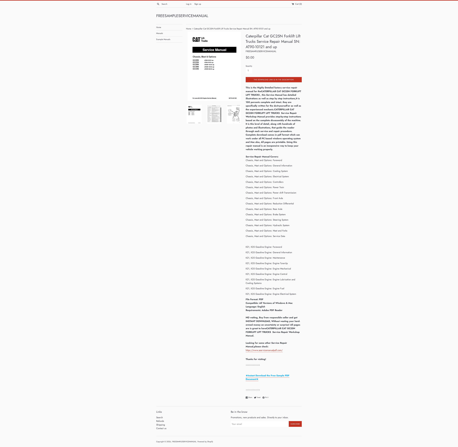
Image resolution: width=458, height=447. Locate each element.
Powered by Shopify (205, 441)
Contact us (161, 428)
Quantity (249, 66)
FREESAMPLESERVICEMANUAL (182, 16)
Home (158, 27)
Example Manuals (163, 39)
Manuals (159, 33)
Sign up (197, 4)
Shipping (160, 424)
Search (159, 417)
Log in (188, 4)
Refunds (160, 421)
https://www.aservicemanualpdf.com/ (264, 350)
